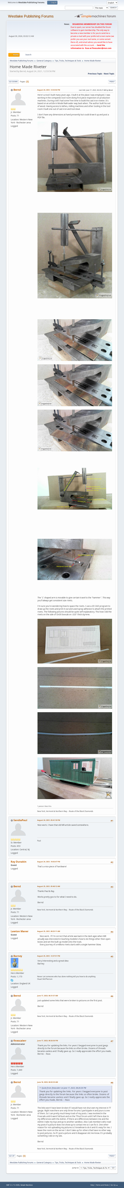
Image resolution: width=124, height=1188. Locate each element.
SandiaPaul (20, 820)
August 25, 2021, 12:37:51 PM (48, 956)
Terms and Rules (102, 1185)
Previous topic (95, 73)
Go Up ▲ (114, 1185)
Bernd (17, 89)
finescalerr (19, 1040)
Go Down (13, 81)
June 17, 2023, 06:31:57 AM (47, 995)
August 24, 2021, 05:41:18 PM (48, 820)
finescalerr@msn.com (101, 48)
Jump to (75, 1167)
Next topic (109, 73)
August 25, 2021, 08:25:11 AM (48, 931)
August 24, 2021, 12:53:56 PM (48, 90)
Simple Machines (26, 1185)
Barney (17, 956)
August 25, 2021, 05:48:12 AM (48, 886)
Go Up (11, 1156)
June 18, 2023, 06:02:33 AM (47, 1082)
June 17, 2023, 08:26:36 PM (47, 1040)
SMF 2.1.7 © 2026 (13, 1185)
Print (111, 81)
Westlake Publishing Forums (31, 16)
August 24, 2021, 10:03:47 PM (48, 861)
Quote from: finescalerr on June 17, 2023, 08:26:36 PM (64, 1088)
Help (92, 1185)
